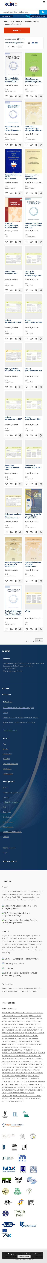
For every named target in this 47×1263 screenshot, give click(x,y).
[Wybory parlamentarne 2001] (33, 355)
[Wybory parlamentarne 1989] (33, 307)
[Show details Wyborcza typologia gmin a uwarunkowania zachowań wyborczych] (20, 532)
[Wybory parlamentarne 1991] (13, 307)
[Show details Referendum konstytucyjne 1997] (40, 484)
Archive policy (8, 822)
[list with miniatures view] (32, 42)
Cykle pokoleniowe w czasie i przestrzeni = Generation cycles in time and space (33, 564)
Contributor (7, 754)
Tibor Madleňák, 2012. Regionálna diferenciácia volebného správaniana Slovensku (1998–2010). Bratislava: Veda (12, 80)
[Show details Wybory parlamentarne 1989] (40, 338)
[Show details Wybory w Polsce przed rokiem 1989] (20, 387)
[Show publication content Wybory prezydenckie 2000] (36, 435)
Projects (6, 797)
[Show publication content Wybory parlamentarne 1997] (15, 435)
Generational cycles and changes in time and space (33, 225)
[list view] (36, 42)
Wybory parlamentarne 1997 (13, 418)
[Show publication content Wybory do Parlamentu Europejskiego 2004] (36, 290)
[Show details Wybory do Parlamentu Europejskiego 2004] (40, 290)
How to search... (6, 16)
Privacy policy (8, 827)
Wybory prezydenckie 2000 (32, 418)
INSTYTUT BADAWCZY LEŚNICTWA (29, 1021)
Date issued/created (10, 764)
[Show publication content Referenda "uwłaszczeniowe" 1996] (15, 484)
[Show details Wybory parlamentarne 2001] (40, 387)
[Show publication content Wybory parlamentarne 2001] (36, 387)
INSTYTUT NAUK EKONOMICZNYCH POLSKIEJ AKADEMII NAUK (23, 1087)
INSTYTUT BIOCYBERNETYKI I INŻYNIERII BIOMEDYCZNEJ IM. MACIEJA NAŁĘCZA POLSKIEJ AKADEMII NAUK (21, 1095)
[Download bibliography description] (11, 96)
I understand (24, 1256)
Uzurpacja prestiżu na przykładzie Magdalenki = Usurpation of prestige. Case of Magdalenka (33, 516)
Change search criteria (38, 16)
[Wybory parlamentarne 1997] (13, 404)
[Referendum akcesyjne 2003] (13, 258)
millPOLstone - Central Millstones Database (19, 722)
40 (20, 39)
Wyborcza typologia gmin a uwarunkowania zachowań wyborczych (13, 516)
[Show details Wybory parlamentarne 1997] (20, 435)
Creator (6, 749)
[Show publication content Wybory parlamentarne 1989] (36, 338)
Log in (5, 853)
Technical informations (11, 802)
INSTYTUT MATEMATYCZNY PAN (13, 1013)
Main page (6, 694)
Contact (6, 837)
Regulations (7, 817)
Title (4, 744)
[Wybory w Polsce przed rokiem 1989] (13, 355)
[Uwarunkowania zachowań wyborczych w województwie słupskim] (33, 161)
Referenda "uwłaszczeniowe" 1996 (12, 467)
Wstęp (27, 611)
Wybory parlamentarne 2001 (33, 370)
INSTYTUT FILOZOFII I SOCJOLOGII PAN (27, 1044)
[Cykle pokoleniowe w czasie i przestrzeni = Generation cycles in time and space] (33, 549)
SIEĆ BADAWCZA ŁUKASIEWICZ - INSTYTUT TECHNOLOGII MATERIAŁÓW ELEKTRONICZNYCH (20, 1078)
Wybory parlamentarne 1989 (33, 321)
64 (23, 39)
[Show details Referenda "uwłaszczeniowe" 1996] (20, 484)
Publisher (6, 759)
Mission (5, 787)
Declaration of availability (12, 832)
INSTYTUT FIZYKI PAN (14, 1098)
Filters (17, 30)
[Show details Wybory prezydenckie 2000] (40, 435)
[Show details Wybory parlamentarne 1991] (20, 338)
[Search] (43, 12)
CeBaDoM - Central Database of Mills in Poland (20, 718)
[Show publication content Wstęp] (36, 629)
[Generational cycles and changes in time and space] (33, 210)
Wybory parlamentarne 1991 (13, 321)
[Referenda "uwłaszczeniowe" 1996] (13, 452)
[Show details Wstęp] (40, 629)
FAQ (4, 807)
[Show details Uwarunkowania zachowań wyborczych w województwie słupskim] (40, 193)
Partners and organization (12, 792)
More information (32, 1254)
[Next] (20, 46)
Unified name (8, 773)
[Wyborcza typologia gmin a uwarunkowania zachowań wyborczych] (13, 501)
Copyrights (7, 812)
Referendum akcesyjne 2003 (11, 273)
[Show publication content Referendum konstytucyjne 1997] (36, 484)
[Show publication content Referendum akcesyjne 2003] (15, 290)
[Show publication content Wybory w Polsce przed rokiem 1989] (15, 387)
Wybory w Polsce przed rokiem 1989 (12, 370)
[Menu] (44, 2)
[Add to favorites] (6, 96)
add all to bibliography (13, 43)
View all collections (10, 730)
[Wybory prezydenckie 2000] (33, 404)
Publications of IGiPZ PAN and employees (18, 708)
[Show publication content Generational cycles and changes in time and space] (36, 241)
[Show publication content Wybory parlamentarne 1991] (15, 338)
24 (18, 39)
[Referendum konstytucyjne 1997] (33, 452)
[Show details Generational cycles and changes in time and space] (40, 241)
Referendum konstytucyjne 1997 (33, 467)
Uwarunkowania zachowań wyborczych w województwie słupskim (32, 177)
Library (5, 713)
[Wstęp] (33, 598)
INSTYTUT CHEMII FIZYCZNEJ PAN (13, 1038)
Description (7, 769)
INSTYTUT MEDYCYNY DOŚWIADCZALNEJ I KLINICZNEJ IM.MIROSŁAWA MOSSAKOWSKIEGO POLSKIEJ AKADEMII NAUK (22, 1058)
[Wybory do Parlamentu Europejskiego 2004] (33, 258)
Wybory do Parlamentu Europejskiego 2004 (33, 273)
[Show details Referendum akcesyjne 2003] (20, 290)
